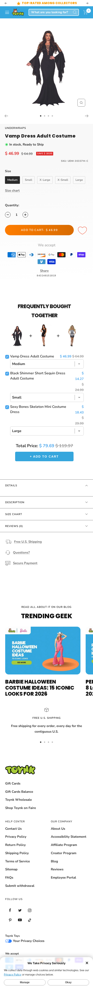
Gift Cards (12, 783)
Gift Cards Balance (19, 791)
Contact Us (13, 828)
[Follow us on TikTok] (29, 920)
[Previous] (6, 115)
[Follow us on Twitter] (20, 910)
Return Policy (15, 845)
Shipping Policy (17, 853)
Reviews (57, 869)
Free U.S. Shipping (28, 542)
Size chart (12, 190)
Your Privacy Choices (28, 941)
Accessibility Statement (68, 836)
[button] (85, 12)
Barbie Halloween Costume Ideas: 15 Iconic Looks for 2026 (39, 687)
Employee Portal (63, 877)
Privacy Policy (15, 836)
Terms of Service (17, 861)
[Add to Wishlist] (83, 230)
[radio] (12, 180)
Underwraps (15, 128)
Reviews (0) (14, 526)
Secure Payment (25, 563)
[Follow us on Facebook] (10, 910)
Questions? (21, 552)
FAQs (9, 877)
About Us (58, 828)
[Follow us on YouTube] (20, 920)
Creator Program (63, 853)
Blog (54, 861)
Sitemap (11, 869)
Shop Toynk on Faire (20, 808)
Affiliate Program (64, 845)
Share (44, 271)
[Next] (87, 115)
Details (11, 485)
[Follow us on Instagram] (29, 910)
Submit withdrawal (19, 886)
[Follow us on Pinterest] (10, 920)
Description (14, 502)
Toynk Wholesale (18, 799)
